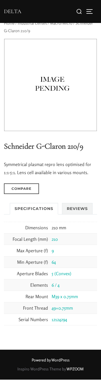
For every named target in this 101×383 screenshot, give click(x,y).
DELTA (12, 11)
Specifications (34, 208)
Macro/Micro (61, 23)
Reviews (77, 208)
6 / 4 (55, 285)
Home (9, 23)
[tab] (34, 208)
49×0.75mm (62, 308)
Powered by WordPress (51, 360)
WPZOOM (75, 368)
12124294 (59, 319)
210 (55, 239)
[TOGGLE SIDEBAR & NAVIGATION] (91, 11)
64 (54, 262)
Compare (21, 188)
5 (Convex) (61, 273)
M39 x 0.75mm (65, 296)
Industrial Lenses (32, 23)
